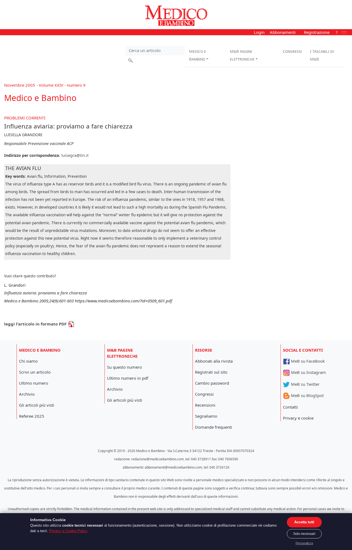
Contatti (290, 407)
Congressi (292, 51)
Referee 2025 (31, 416)
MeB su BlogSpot (307, 395)
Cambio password (212, 383)
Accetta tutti (304, 522)
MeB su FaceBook (307, 361)
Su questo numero (124, 367)
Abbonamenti (283, 32)
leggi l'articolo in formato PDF (36, 324)
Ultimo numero (33, 383)
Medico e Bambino (197, 55)
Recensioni (205, 405)
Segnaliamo (206, 416)
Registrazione (316, 32)
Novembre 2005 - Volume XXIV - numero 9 (45, 85)
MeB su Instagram (308, 372)
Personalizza (304, 543)
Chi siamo (28, 361)
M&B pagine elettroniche (242, 55)
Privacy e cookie (298, 418)
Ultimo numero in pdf (127, 378)
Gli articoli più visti (36, 405)
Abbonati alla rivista (214, 361)
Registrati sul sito (211, 372)
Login (259, 32)
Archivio (27, 394)
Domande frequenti (213, 427)
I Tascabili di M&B (322, 55)
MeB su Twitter (305, 384)
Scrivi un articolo (35, 372)
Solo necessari (304, 534)
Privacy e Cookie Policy (68, 531)
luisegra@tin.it (75, 155)
